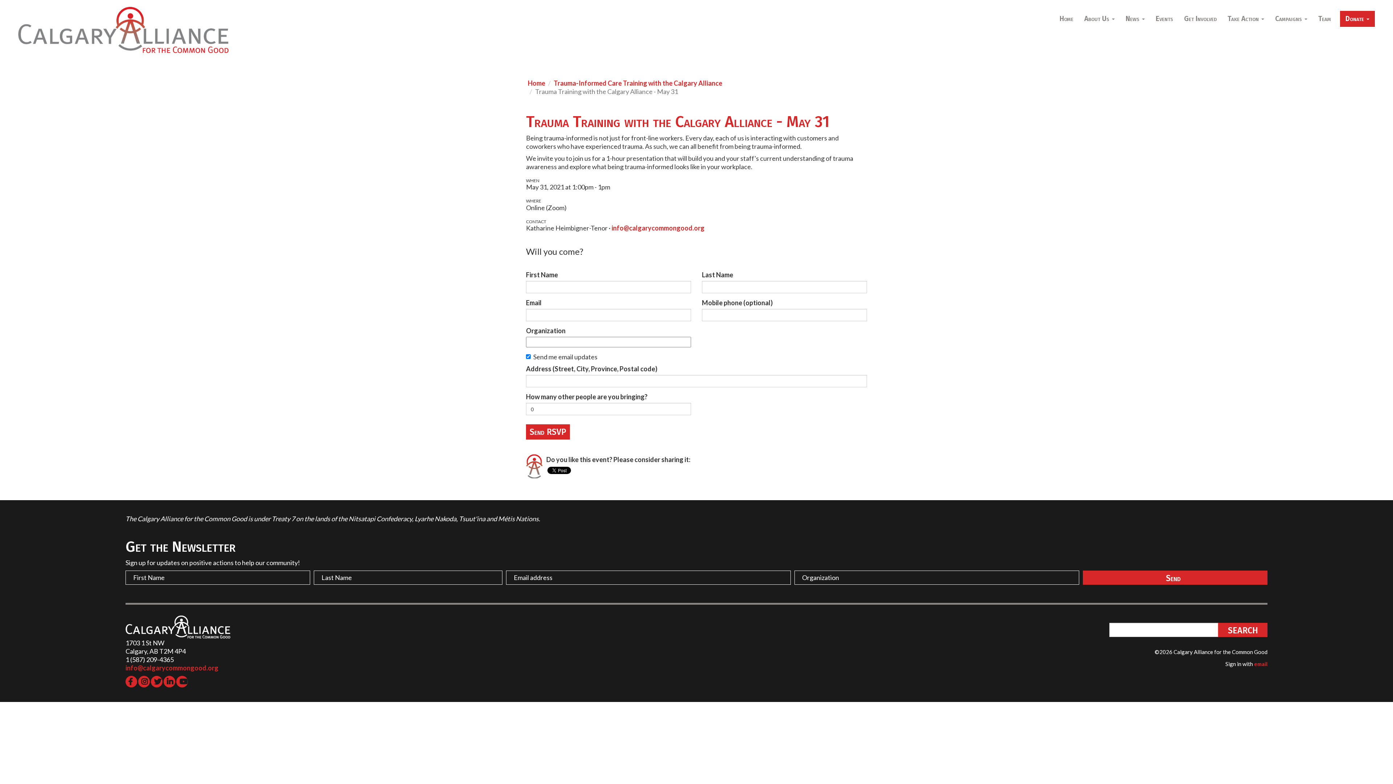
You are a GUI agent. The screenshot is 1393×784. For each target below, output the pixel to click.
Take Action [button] (1244, 19)
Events (1164, 19)
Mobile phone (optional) (737, 303)
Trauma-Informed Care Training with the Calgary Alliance (638, 83)
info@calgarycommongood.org (658, 228)
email (1260, 664)
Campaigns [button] (1289, 19)
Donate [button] (1355, 19)
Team (1324, 19)
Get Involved (1200, 19)
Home (1066, 19)
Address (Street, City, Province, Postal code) (591, 369)
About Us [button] (1097, 19)
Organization (546, 331)
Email (534, 303)
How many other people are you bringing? (587, 397)
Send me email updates (565, 357)
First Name (542, 275)
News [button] (1133, 19)
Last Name (717, 275)
